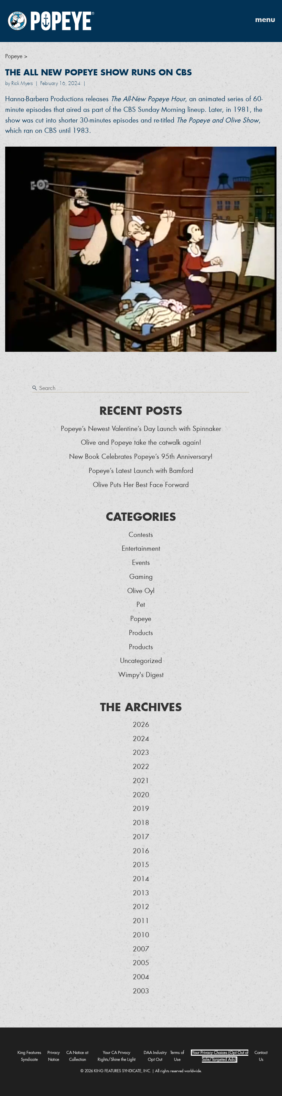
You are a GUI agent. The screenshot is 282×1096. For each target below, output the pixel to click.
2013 (141, 893)
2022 (141, 766)
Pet (141, 604)
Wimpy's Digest (141, 675)
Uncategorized (141, 660)
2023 (141, 752)
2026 (141, 724)
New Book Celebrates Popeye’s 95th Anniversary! (141, 456)
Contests (141, 534)
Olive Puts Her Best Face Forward (141, 485)
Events (141, 562)
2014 (141, 879)
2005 (141, 963)
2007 (141, 949)
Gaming (141, 576)
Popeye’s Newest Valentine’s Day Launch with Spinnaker (141, 428)
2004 (141, 977)
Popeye (140, 618)
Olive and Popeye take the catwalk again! (141, 442)
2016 (141, 851)
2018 (141, 823)
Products (141, 633)
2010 (141, 935)
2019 (141, 808)
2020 (141, 795)
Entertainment (141, 548)
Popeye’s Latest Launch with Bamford (141, 470)
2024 (141, 739)
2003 (141, 991)
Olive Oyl (140, 591)
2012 (141, 907)
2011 (141, 921)
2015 (141, 865)
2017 (141, 837)
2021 (141, 781)
